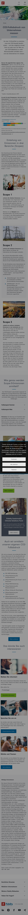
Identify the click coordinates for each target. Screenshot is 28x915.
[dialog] (14, 457)
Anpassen (14, 469)
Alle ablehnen (14, 464)
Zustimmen (14, 459)
